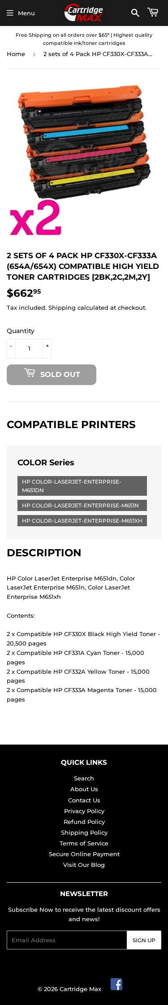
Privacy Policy (84, 810)
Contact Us (84, 800)
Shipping (62, 307)
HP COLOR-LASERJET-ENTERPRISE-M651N (80, 505)
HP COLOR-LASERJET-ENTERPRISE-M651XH (82, 520)
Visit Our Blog (84, 864)
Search (84, 778)
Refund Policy (84, 821)
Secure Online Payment (84, 854)
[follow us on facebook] (117, 988)
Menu (26, 13)
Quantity (20, 331)
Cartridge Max (80, 988)
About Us (84, 789)
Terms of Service (84, 843)
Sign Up (144, 940)
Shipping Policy (84, 832)
